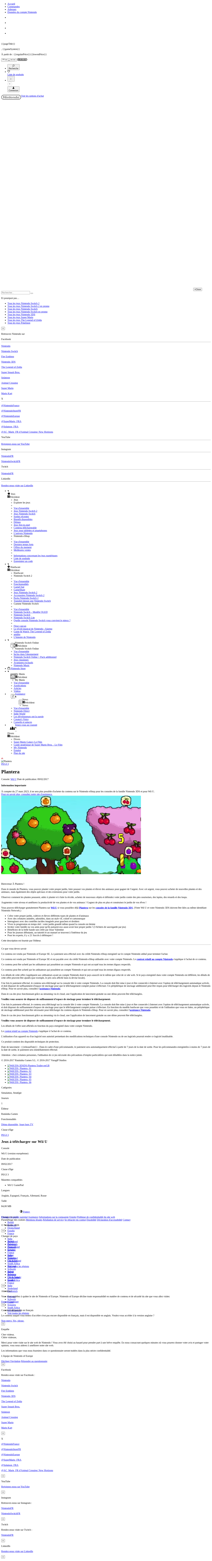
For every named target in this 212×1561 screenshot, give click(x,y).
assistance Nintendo (50, 988)
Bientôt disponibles (23, 519)
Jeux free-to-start (22, 525)
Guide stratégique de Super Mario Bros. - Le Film (38, 744)
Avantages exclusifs (23, 662)
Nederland (12, 1288)
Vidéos (17, 691)
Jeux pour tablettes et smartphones (30, 530)
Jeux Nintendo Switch (24, 513)
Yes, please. (18, 1320)
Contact (126, 1220)
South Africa (13, 1263)
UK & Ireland (14, 1277)
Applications (20, 685)
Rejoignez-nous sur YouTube (15, 444)
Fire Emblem (7, 356)
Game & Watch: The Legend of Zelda (32, 631)
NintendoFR (7, 456)
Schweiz (11, 1299)
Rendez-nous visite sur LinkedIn (17, 485)
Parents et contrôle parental (14, 1217)
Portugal (11, 1266)
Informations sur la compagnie (54, 1217)
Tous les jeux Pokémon (18, 323)
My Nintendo (20, 747)
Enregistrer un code (23, 561)
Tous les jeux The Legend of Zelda (24, 320)
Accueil (11, 3)
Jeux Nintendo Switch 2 (25, 511)
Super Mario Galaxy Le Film (28, 742)
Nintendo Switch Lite (24, 617)
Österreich (12, 1291)
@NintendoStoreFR (11, 410)
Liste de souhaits (22, 558)
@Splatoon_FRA (9, 426)
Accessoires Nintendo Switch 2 (29, 595)
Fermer (4, 1301)
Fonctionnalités (21, 584)
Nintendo (5, 346)
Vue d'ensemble (21, 508)
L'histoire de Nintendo (25, 637)
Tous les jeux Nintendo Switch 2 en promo (28, 306)
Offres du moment (23, 547)
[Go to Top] (106, 758)
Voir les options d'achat (32, 96)
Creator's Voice (21, 719)
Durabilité (91, 1220)
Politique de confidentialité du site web (96, 1217)
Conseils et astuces (23, 722)
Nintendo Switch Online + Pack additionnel (35, 657)
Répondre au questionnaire (34, 1361)
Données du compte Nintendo (22, 12)
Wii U (13, 779)
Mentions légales (34, 1220)
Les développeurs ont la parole (29, 716)
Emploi (17, 750)
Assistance (33, 1217)
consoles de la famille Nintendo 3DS (114, 907)
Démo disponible (9, 1124)
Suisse (10, 1271)
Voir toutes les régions (18, 1266)
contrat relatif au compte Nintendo (155, 959)
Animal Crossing (9, 383)
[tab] (106, 1211)
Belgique (11, 1244)
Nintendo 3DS (8, 361)
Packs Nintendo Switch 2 (26, 598)
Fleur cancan (20, 626)
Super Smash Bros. (10, 372)
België (10, 1222)
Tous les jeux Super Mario (20, 317)
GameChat (19, 587)
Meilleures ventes (22, 550)
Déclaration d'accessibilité (109, 1220)
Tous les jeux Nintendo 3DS (21, 314)
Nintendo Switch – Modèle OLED (31, 612)
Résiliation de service (53, 1220)
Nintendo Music (21, 665)
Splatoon (5, 377)
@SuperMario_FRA (11, 421)
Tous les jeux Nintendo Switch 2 (23, 303)
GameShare (19, 589)
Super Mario (7, 388)
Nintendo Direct (21, 711)
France (10, 1233)
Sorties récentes (21, 516)
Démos (17, 522)
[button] (109, 493)
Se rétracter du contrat (75, 1220)
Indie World (19, 713)
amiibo (17, 634)
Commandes (13, 6)
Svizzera (11, 1304)
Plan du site (19, 753)
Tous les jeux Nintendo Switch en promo (27, 311)
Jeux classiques (21, 659)
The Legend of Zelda (11, 367)
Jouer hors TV (26, 1124)
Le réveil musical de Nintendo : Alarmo (33, 628)
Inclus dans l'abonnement (26, 654)
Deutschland (13, 1228)
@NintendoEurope (10, 416)
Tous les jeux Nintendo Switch (22, 309)
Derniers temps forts (23, 544)
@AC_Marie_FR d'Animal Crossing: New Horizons (27, 432)
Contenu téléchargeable (25, 527)
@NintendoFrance (10, 405)
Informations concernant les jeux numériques (35, 555)
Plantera (83, 907)
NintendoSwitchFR (10, 461)
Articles (17, 688)
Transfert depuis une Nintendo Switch (32, 601)
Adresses (11, 9)
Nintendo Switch (9, 351)
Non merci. (7, 1320)
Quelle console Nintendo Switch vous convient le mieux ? (42, 620)
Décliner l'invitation (10, 1361)
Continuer (14, 1301)
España (11, 1230)
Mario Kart (6, 393)
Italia (9, 1238)
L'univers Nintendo (23, 533)
